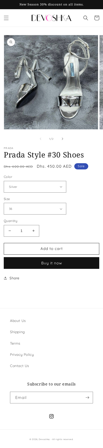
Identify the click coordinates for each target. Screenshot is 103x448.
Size (7, 199)
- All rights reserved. (62, 439)
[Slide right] (62, 138)
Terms (15, 343)
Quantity (10, 221)
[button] (6, 17)
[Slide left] (40, 138)
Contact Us (19, 366)
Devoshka (44, 439)
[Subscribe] (87, 397)
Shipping (17, 332)
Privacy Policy (22, 354)
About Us (18, 320)
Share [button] (15, 278)
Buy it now (51, 263)
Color (8, 177)
